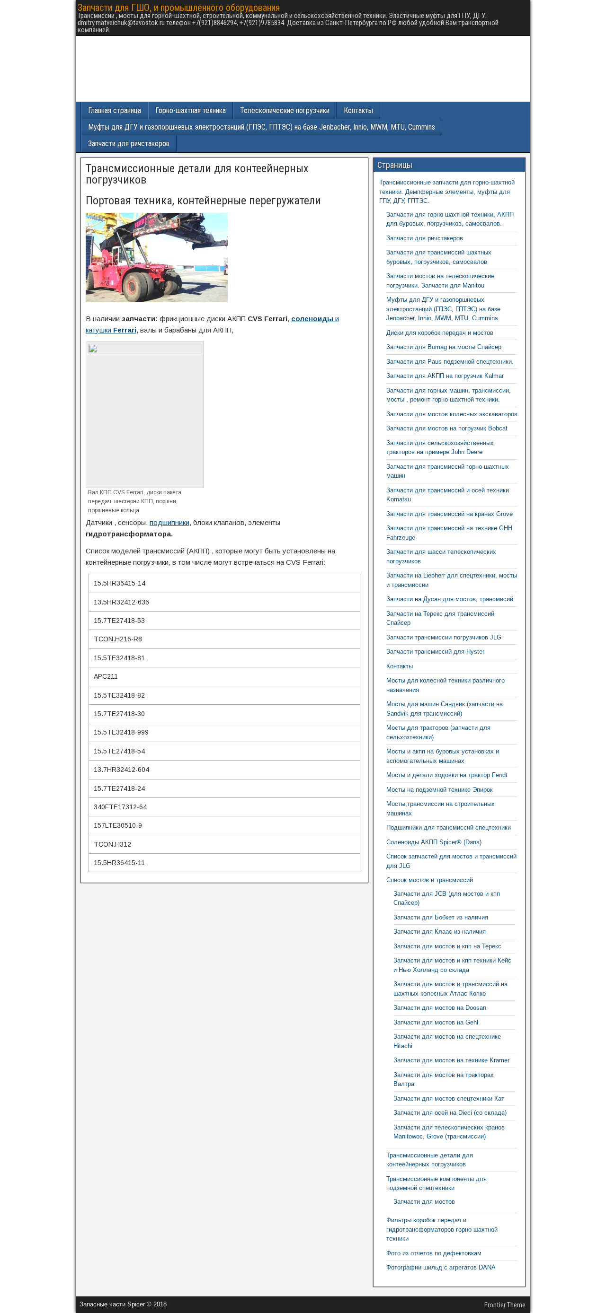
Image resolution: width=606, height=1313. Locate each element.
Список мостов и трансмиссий (429, 880)
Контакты (358, 110)
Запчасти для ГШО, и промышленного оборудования (179, 7)
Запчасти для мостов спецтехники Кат (448, 1098)
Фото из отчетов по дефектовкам (433, 1253)
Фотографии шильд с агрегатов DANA (441, 1267)
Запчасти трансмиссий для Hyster (435, 651)
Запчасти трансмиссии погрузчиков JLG (443, 637)
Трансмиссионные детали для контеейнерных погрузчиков (197, 174)
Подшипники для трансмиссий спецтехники (448, 827)
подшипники (169, 522)
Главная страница (114, 110)
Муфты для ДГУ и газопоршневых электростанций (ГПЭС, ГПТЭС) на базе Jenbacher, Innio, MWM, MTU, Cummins (261, 127)
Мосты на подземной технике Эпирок (439, 789)
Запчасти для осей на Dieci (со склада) (450, 1112)
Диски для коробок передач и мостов (439, 332)
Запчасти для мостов (424, 1201)
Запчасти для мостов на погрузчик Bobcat (447, 428)
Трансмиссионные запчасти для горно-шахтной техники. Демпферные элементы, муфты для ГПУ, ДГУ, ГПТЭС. (447, 191)
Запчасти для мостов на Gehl (435, 1022)
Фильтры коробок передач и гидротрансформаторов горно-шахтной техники (442, 1229)
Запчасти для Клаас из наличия (439, 931)
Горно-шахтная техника (190, 110)
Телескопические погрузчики (285, 110)
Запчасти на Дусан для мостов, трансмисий (449, 599)
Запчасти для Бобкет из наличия (440, 917)
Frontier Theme (505, 1305)
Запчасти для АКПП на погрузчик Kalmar (445, 375)
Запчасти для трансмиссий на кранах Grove (449, 513)
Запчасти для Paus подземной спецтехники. (450, 361)
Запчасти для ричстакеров (128, 143)
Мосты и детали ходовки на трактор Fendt (447, 775)
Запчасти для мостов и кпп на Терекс (447, 946)
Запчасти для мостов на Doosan (439, 1007)
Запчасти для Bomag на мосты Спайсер (443, 346)
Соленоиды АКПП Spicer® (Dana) (433, 842)
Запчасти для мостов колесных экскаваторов (451, 414)
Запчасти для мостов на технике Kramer (451, 1060)
